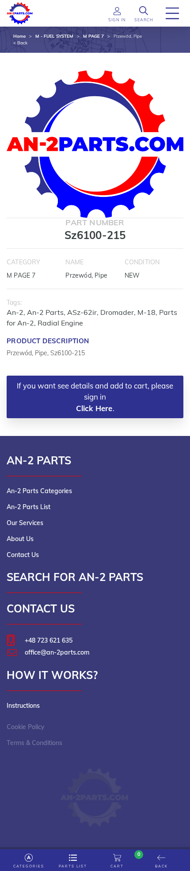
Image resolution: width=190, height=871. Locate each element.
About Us (20, 539)
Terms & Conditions (34, 743)
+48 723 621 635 (48, 640)
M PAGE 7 (93, 36)
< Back (20, 43)
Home (19, 36)
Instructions (23, 706)
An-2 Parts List (28, 507)
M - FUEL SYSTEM (54, 36)
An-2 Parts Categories (39, 491)
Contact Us (23, 555)
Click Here (94, 408)
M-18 (146, 312)
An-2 (15, 312)
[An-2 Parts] (95, 793)
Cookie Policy (26, 727)
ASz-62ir (82, 312)
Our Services (25, 523)
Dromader (117, 312)
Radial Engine (60, 322)
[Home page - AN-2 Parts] (20, 12)
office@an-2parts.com (57, 652)
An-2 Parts (45, 312)
